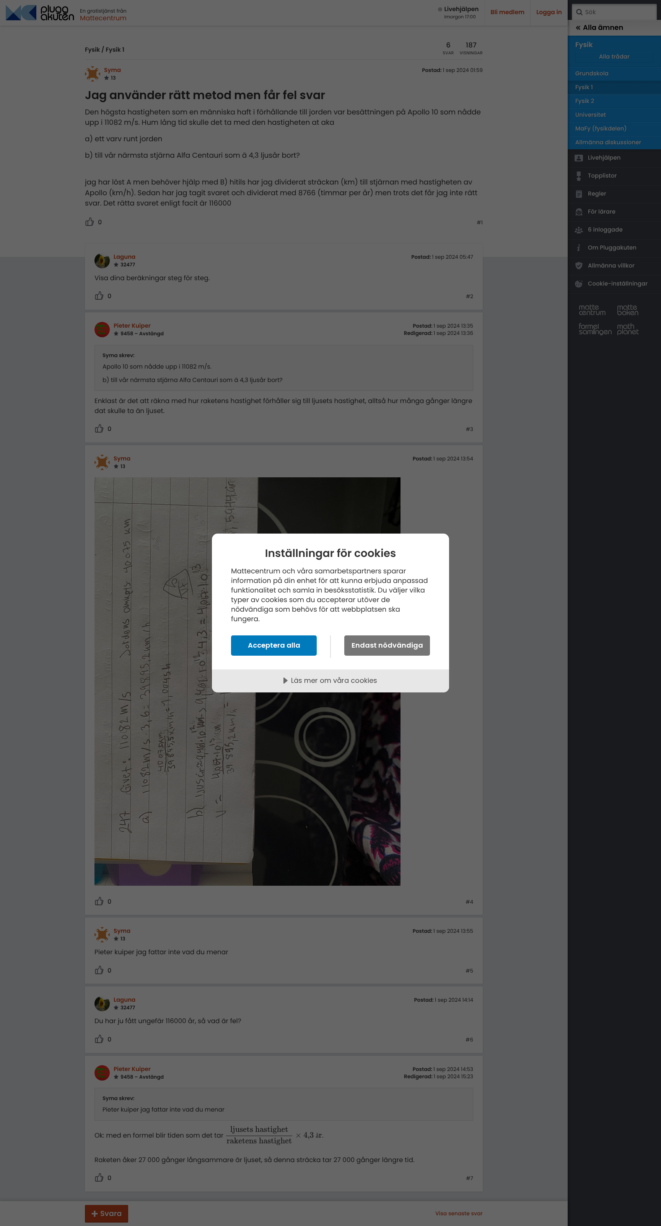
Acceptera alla (274, 645)
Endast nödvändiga (387, 645)
